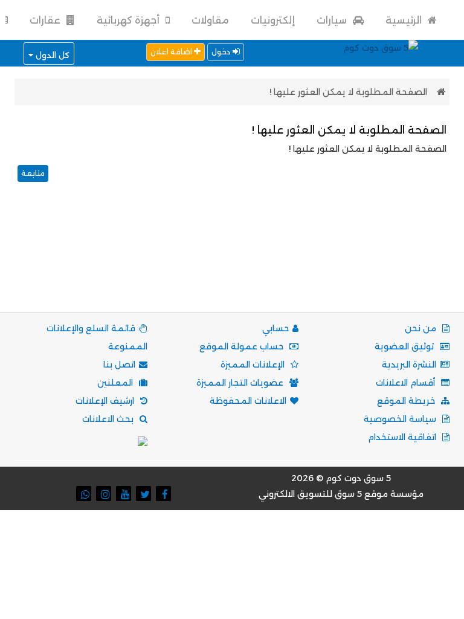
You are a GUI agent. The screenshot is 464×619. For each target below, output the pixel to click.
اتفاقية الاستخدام (403, 437)
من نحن (422, 328)
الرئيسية (404, 20)
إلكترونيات (273, 20)
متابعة (33, 173)
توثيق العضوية (405, 346)
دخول (222, 51)
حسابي (275, 328)
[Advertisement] (230, 262)
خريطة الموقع (407, 400)
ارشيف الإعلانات (106, 400)
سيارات (333, 20)
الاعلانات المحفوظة (248, 400)
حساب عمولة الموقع (242, 346)
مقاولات (210, 20)
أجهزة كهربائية (129, 20)
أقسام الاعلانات (406, 382)
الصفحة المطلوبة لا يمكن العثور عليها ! (348, 91)
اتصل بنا (119, 364)
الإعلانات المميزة (254, 364)
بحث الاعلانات (109, 418)
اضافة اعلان (172, 51)
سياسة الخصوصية (401, 418)
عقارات (46, 20)
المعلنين (116, 382)
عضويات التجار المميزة (241, 382)
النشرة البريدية (409, 364)
